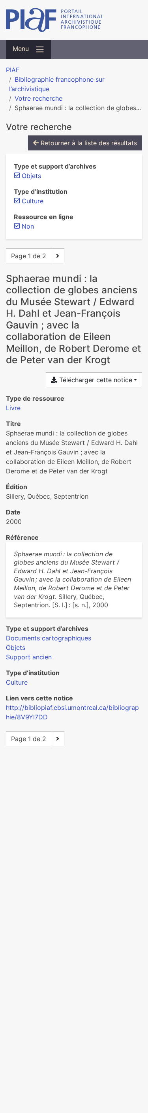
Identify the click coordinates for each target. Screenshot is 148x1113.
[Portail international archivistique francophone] (74, 20)
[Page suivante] (57, 255)
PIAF (12, 70)
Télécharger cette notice (94, 380)
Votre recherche (38, 98)
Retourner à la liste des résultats (88, 143)
